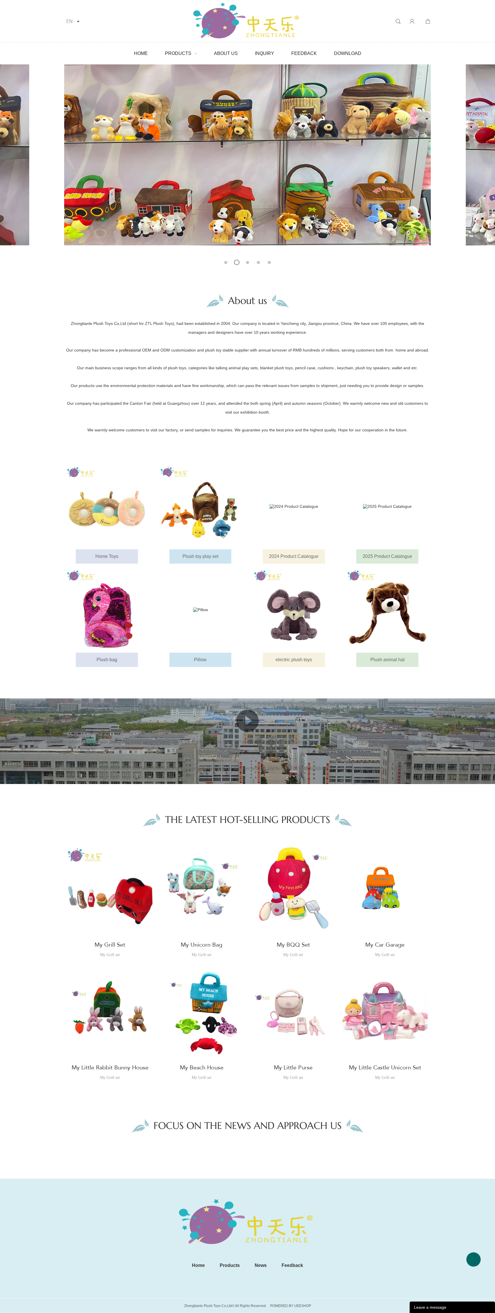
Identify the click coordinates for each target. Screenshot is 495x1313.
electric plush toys (294, 659)
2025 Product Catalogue (387, 556)
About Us (226, 53)
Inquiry (264, 53)
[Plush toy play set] (200, 506)
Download (347, 53)
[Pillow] (200, 609)
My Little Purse (293, 1067)
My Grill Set (110, 945)
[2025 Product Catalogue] (387, 506)
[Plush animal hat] (387, 609)
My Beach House (201, 1067)
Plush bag (107, 659)
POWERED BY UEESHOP (290, 1306)
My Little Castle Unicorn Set (385, 1067)
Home (141, 53)
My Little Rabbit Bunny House (110, 1067)
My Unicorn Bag (201, 945)
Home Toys (106, 556)
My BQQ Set (293, 945)
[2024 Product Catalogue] (294, 506)
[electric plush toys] (294, 609)
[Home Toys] (107, 506)
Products (178, 53)
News (261, 1265)
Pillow (200, 659)
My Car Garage (384, 945)
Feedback (304, 53)
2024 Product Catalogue (294, 556)
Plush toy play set (200, 556)
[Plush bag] (107, 609)
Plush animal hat (387, 659)
